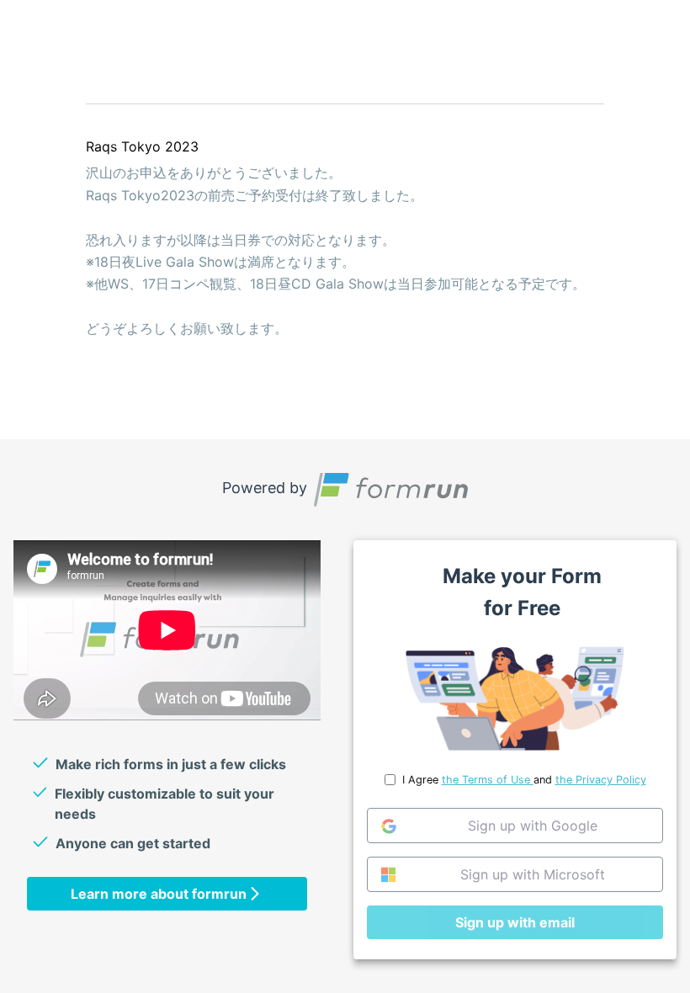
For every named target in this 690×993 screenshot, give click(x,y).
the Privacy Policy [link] (600, 779)
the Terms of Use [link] (487, 779)
